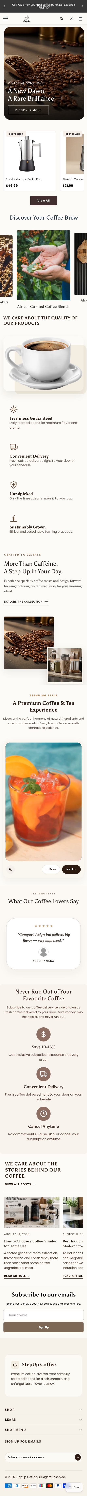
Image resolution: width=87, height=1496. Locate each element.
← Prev (51, 869)
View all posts (20, 1184)
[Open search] (61, 18)
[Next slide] (82, 6)
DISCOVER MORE (28, 110)
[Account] (71, 18)
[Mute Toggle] (10, 869)
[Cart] (80, 18)
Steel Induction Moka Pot (23, 179)
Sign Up (43, 1327)
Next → (71, 869)
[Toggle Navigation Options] (5, 18)
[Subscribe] (78, 1457)
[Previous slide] (4, 6)
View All (43, 200)
